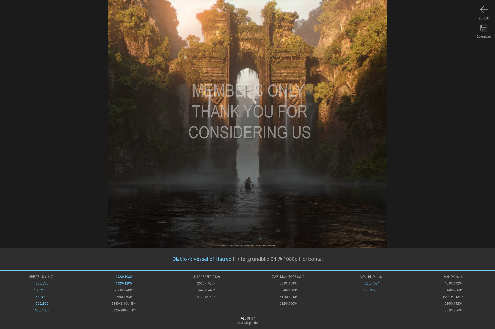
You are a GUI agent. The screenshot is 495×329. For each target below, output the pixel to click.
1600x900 (41, 303)
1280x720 (41, 283)
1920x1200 (124, 283)
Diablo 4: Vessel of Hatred (202, 258)
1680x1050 (41, 310)
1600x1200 (371, 290)
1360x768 (41, 290)
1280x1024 (371, 283)
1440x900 (41, 297)
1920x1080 (124, 276)
